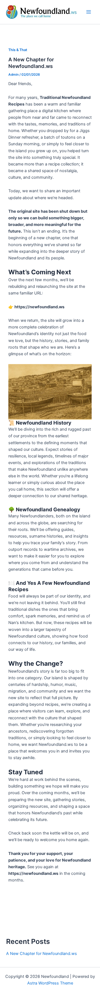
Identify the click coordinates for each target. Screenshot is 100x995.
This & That (17, 50)
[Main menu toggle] (88, 12)
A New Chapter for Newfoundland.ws (31, 62)
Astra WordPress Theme (50, 983)
